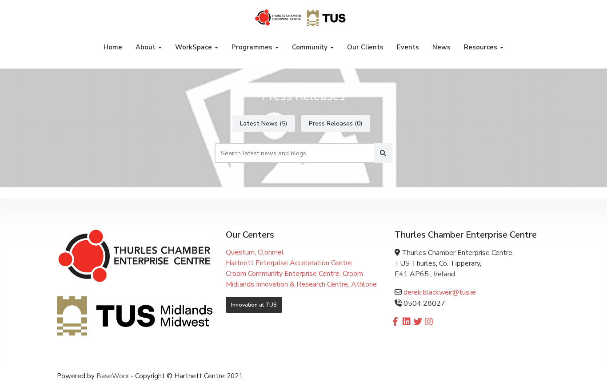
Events (408, 47)
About (146, 47)
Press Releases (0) (336, 123)
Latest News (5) (264, 123)
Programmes (253, 47)
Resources (481, 47)
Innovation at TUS (254, 304)
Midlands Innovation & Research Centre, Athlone (301, 284)
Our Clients (365, 47)
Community (310, 47)
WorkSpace (194, 47)
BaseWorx (112, 376)
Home (113, 47)
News (441, 47)
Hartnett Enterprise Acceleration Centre (289, 263)
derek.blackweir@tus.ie (439, 292)
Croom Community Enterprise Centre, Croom (294, 274)
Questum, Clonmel (255, 252)
